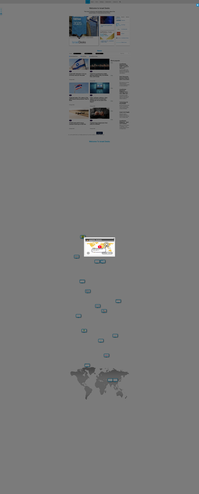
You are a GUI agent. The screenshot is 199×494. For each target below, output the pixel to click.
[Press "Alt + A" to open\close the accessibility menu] (197, 5)
